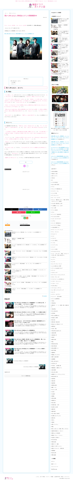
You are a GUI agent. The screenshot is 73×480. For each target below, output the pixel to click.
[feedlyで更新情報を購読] (25, 218)
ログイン (53, 461)
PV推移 (52, 476)
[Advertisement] (26, 21)
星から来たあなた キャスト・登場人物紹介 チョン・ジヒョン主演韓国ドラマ (19, 33)
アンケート (48, 476)
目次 (24, 78)
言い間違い (14, 82)
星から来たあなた (8, 169)
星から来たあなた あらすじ (16, 80)
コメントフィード (54, 466)
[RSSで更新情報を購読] (27, 218)
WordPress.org (54, 469)
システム (37, 476)
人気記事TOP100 (57, 476)
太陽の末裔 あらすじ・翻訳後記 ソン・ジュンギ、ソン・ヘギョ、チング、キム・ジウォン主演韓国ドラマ (60, 138)
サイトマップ (67, 476)
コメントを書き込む (26, 375)
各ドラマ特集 (42, 476)
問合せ (62, 476)
